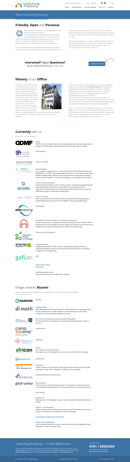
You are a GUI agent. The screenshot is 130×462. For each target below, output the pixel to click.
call (54, 66)
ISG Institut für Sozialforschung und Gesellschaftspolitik (55, 319)
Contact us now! (97, 63)
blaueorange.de (41, 169)
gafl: (37, 256)
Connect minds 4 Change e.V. (46, 232)
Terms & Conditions (104, 459)
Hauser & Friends (42, 197)
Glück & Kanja (41, 383)
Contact (111, 7)
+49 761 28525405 (103, 449)
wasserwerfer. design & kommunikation (50, 417)
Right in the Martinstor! (73, 3)
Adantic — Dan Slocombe (44, 407)
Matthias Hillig (41, 307)
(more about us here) (66, 452)
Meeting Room (77, 7)
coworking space (50, 31)
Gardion (38, 300)
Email (60, 66)
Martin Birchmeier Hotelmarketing (48, 375)
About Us (102, 7)
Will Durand (40, 398)
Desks (67, 7)
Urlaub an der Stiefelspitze (45, 422)
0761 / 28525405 (91, 3)
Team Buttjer (40, 393)
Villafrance (39, 340)
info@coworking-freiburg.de (99, 451)
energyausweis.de (42, 244)
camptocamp (40, 328)
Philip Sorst (40, 365)
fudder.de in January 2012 (99, 104)
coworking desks (20, 450)
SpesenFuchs (40, 359)
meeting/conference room (61, 450)
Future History (41, 151)
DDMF (38, 142)
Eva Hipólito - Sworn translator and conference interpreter (56, 220)
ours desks (52, 43)
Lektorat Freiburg (42, 162)
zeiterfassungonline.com (44, 272)
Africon (38, 348)
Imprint (113, 459)
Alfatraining (40, 206)
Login (113, 3)
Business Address (90, 7)
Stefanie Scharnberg (43, 265)
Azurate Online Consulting (45, 183)
